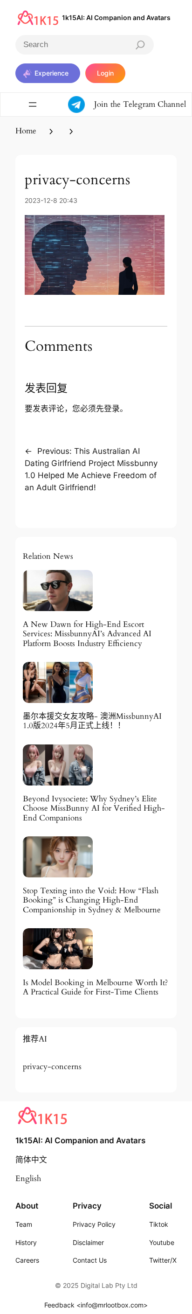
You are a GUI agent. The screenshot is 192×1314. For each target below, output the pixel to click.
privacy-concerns (52, 1066)
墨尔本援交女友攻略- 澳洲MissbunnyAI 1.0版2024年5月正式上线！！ (92, 721)
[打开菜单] (32, 104)
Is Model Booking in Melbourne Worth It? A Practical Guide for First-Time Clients (95, 987)
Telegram (140, 104)
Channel (172, 104)
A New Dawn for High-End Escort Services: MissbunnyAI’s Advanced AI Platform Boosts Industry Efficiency (87, 634)
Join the (108, 104)
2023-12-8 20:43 (51, 200)
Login (105, 73)
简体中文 (31, 1159)
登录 (112, 408)
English (28, 1178)
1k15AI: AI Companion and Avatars (116, 17)
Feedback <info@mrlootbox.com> (96, 1305)
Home (25, 130)
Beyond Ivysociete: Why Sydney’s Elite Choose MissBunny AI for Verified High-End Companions (94, 808)
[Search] (140, 44)
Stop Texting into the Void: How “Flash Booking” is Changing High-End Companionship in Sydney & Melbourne (92, 900)
